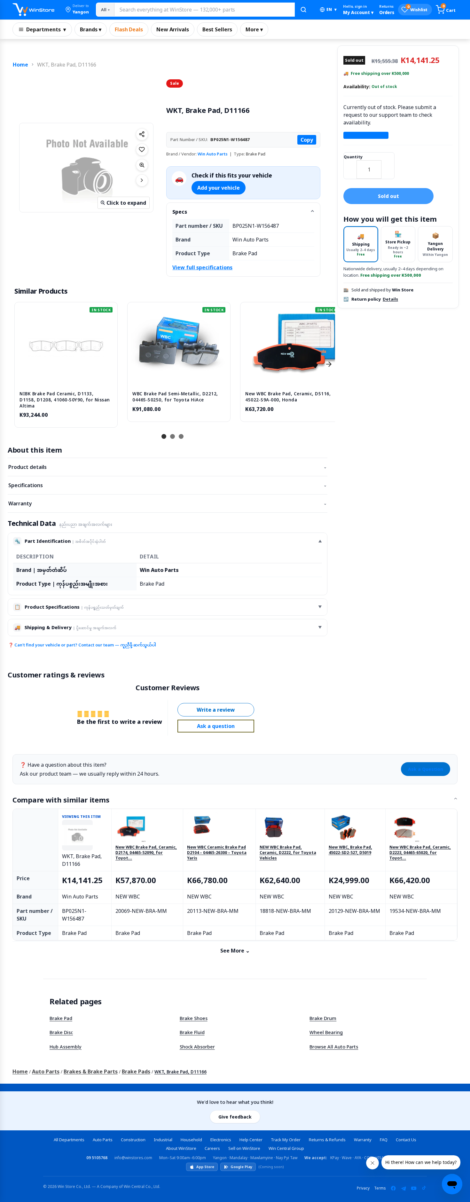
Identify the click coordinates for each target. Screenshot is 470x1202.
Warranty (167, 503)
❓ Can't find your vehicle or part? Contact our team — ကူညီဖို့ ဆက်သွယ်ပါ (82, 645)
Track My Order (286, 1140)
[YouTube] (414, 1188)
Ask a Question (425, 769)
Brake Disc (61, 1032)
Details (390, 299)
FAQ (384, 1140)
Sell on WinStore (244, 1148)
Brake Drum (322, 1018)
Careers (212, 1148)
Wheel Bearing (326, 1032)
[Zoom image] (142, 165)
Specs (179, 211)
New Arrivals (172, 29)
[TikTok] (424, 1188)
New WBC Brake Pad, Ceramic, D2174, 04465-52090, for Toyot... (146, 853)
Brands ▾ (90, 29)
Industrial (163, 1140)
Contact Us (406, 1140)
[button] (77, 9)
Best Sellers (217, 29)
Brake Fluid (192, 1032)
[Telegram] (403, 1188)
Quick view (66, 379)
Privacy (363, 1188)
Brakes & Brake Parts (91, 1071)
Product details (167, 467)
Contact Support (365, 135)
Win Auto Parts (213, 154)
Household (191, 1140)
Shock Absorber (197, 1046)
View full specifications (202, 267)
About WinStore (181, 1148)
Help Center (250, 1140)
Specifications (167, 485)
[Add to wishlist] (142, 150)
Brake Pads (136, 1071)
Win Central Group (286, 1148)
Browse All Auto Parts (333, 1046)
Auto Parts (45, 1071)
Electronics (220, 1140)
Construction (133, 1140)
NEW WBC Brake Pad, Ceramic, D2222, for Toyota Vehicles (288, 853)
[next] (328, 364)
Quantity (353, 157)
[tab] (360, 244)
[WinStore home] (33, 9)
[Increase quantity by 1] (387, 165)
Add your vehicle (218, 187)
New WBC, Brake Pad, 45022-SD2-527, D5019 (350, 850)
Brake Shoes (194, 1018)
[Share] (142, 134)
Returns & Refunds (327, 1140)
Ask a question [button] (216, 726)
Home (20, 64)
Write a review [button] (216, 709)
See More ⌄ (235, 950)
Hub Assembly (66, 1046)
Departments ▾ (46, 29)
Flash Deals (129, 29)
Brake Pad (61, 1018)
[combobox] (204, 9)
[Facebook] (393, 1188)
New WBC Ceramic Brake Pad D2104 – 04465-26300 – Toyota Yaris (217, 853)
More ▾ (254, 29)
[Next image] (142, 180)
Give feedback (235, 1117)
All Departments (69, 1140)
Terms (380, 1188)
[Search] (303, 10)
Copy (307, 139)
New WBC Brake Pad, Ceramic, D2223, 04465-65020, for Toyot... (420, 853)
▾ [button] (331, 9)
